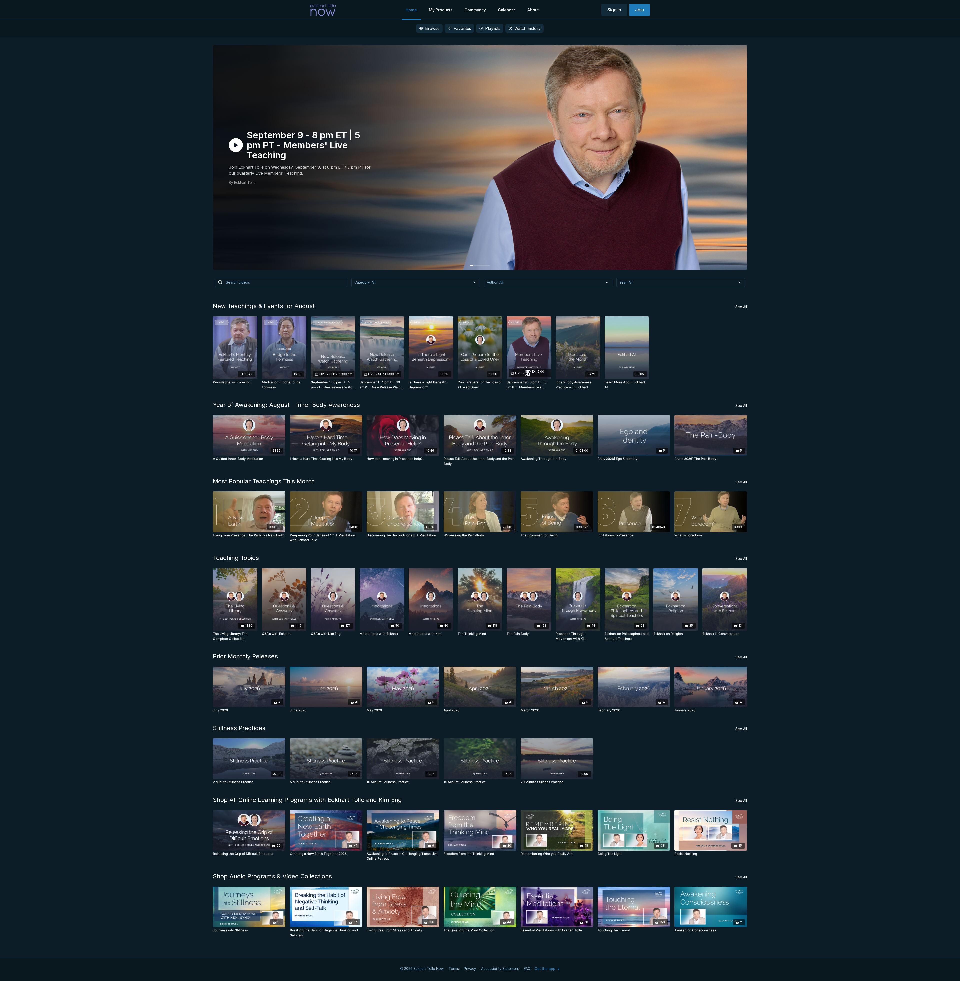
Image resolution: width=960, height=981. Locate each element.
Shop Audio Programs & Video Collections (272, 876)
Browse (432, 28)
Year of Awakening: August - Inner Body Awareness (286, 404)
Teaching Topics (236, 557)
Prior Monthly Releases (245, 656)
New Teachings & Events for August (264, 306)
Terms (454, 968)
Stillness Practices (239, 728)
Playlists (492, 28)
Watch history (527, 28)
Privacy (470, 968)
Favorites (462, 28)
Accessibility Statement (500, 968)
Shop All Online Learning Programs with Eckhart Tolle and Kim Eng (307, 799)
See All (741, 307)
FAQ (527, 968)
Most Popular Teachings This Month (264, 481)
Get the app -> (547, 968)
